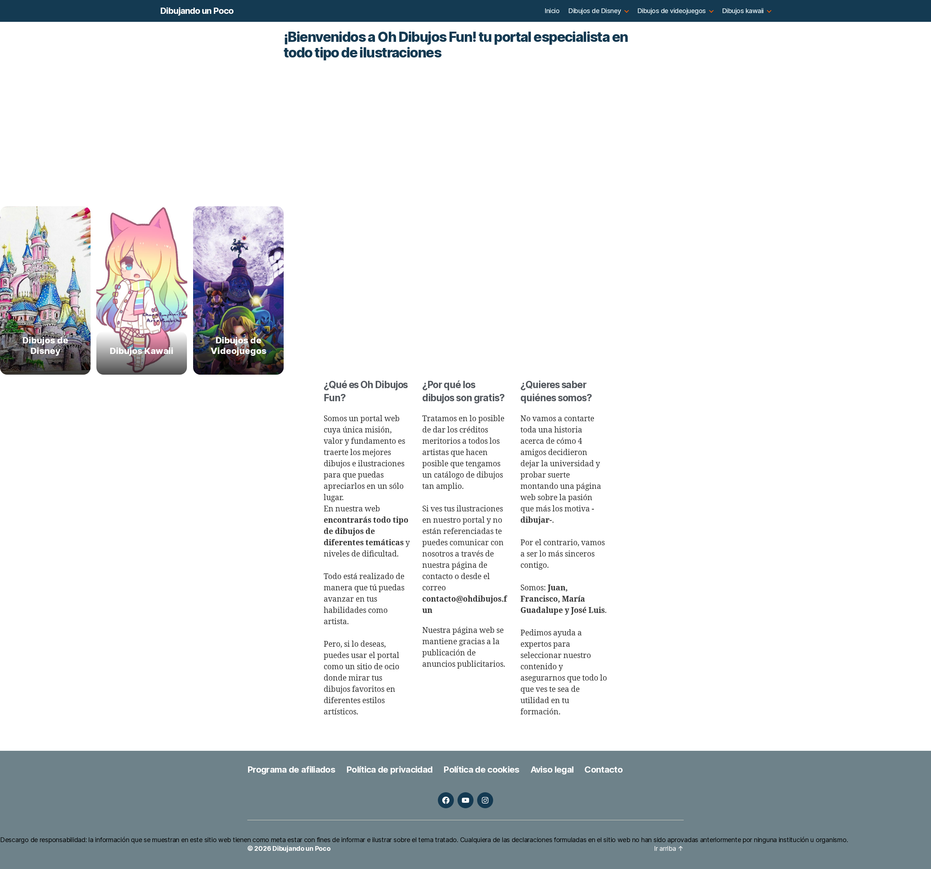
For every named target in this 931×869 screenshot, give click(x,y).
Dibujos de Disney (594, 11)
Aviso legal (552, 769)
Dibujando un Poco (196, 11)
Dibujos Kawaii (142, 351)
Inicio (552, 11)
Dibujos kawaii (743, 11)
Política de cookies (481, 769)
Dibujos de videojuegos (672, 11)
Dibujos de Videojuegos (238, 345)
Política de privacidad (389, 769)
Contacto (603, 769)
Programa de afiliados (291, 769)
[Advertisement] (465, 112)
